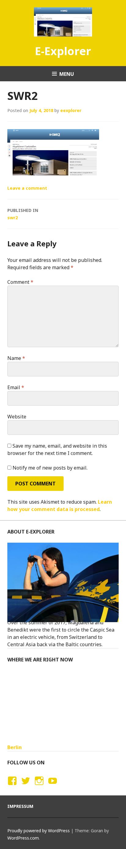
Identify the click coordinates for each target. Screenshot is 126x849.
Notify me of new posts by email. (50, 467)
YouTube (52, 786)
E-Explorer (63, 51)
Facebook (11, 786)
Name (16, 358)
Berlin (14, 747)
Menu (66, 74)
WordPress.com (23, 838)
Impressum (20, 806)
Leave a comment (27, 188)
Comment (20, 282)
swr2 (22, 213)
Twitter (25, 786)
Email (15, 387)
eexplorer (70, 110)
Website (16, 416)
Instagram (39, 786)
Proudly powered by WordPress (38, 830)
